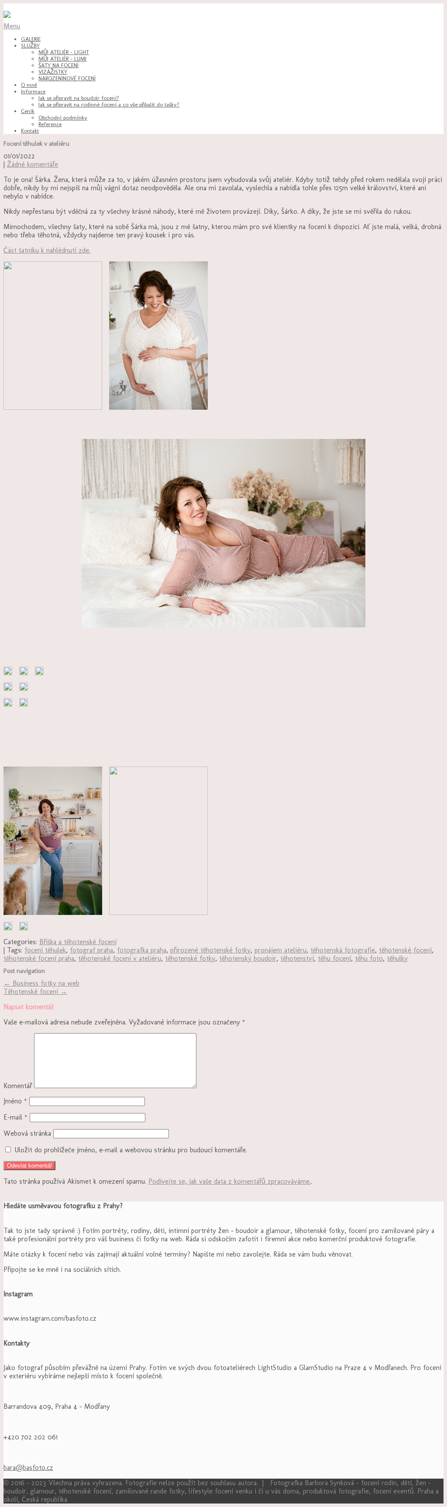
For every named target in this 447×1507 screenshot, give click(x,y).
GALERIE (31, 39)
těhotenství (297, 958)
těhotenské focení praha (38, 958)
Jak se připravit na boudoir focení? (78, 98)
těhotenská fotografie (342, 950)
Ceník (27, 111)
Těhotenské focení (35, 991)
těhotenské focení (405, 950)
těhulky (397, 958)
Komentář (17, 1086)
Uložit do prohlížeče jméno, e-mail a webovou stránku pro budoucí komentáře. (130, 1150)
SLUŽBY (30, 45)
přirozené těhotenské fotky (210, 950)
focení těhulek (45, 950)
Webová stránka (27, 1133)
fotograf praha (91, 950)
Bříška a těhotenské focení (78, 942)
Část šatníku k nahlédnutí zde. (46, 250)
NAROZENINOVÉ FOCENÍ (67, 78)
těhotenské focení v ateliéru (119, 958)
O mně (29, 85)
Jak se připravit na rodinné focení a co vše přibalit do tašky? (108, 104)
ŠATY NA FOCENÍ (58, 65)
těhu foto (369, 958)
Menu (11, 26)
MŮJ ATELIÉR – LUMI (62, 58)
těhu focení (334, 958)
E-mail (15, 1117)
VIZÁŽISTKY (52, 71)
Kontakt (30, 130)
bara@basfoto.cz (28, 1467)
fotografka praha (141, 950)
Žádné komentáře (32, 164)
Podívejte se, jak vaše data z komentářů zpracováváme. (229, 1181)
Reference (50, 124)
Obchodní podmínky (62, 117)
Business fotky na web (41, 983)
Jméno (15, 1101)
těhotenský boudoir (247, 958)
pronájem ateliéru (280, 950)
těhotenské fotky (190, 958)
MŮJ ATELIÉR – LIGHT (63, 52)
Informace (33, 91)
